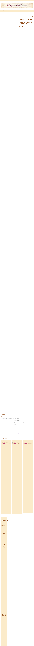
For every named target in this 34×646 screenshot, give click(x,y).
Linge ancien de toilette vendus (6, 441)
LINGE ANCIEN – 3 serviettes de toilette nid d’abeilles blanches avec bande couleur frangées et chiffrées (6, 506)
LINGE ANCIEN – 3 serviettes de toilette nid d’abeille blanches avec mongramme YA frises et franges (28, 505)
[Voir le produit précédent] (30, 16)
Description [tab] (3, 414)
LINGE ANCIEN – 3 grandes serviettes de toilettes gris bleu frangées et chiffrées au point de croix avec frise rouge (16, 506)
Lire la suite (6, 511)
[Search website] (31, 10)
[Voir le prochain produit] (32, 16)
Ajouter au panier (5, 538)
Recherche (5, 520)
